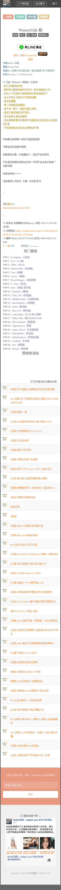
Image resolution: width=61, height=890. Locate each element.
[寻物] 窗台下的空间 (20, 450)
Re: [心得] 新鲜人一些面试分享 (26, 700)
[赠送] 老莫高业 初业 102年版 (25, 672)
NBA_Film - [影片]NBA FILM (26, 318)
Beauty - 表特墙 (20, 348)
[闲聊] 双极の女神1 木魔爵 (24, 459)
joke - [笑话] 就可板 (21, 287)
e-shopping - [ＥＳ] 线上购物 (26, 314)
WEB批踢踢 (31, 873)
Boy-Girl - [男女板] (21, 310)
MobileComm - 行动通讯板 (25, 299)
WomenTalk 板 (31, 30)
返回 (30, 59)
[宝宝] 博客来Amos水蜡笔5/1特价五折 (29, 690)
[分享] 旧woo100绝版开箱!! (24, 535)
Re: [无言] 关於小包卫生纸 (23, 544)
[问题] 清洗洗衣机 (19, 440)
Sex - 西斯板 (18, 345)
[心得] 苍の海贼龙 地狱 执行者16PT (28, 564)
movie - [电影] (18, 276)
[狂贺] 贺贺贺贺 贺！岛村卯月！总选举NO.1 (32, 488)
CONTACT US (44, 873)
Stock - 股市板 (19, 306)
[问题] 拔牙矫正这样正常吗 (24, 662)
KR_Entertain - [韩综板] (24, 322)
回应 (22, 35)
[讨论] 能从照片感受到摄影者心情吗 (28, 478)
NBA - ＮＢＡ (18, 265)
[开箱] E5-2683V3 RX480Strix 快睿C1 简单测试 (34, 554)
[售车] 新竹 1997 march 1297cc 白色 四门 (31, 469)
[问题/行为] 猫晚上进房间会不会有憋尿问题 (32, 389)
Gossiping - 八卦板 (20, 257)
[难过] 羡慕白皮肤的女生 (23, 497)
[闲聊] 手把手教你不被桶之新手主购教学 (31, 592)
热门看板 (31, 35)
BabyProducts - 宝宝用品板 (25, 337)
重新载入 (43, 35)
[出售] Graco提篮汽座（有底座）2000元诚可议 (34, 620)
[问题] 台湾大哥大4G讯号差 (24, 746)
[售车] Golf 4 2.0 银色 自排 (23, 611)
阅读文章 (15, 507)
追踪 (15, 35)
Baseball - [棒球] (20, 291)
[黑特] (13, 516)
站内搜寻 (40, 3)
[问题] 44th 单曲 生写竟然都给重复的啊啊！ (32, 643)
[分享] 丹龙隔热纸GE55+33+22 (26, 431)
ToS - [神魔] (17, 272)
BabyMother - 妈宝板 (22, 333)
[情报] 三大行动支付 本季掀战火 (26, 681)
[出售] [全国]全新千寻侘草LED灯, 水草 (30, 755)
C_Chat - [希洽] (18, 284)
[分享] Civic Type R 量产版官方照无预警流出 (33, 601)
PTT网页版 (23, 3)
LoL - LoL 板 (17, 261)
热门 (54, 3)
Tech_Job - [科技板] (22, 295)
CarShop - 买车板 (20, 341)
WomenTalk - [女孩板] (22, 268)
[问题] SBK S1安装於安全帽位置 (26, 526)
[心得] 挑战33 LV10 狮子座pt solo (27, 582)
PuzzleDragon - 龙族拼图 (23, 280)
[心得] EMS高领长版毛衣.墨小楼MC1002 (31, 421)
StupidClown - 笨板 (21, 325)
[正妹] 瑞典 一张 (18, 412)
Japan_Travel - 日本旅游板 (25, 329)
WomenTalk (28, 55)
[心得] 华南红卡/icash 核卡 (23, 653)
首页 (16, 55)
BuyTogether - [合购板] (23, 303)
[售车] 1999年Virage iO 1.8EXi (25, 573)
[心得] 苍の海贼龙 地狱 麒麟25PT (27, 709)
